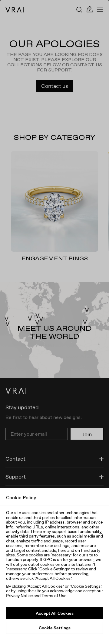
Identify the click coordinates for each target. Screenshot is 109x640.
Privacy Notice (19, 596)
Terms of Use (53, 596)
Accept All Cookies (55, 613)
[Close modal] (54, 320)
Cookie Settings (55, 628)
